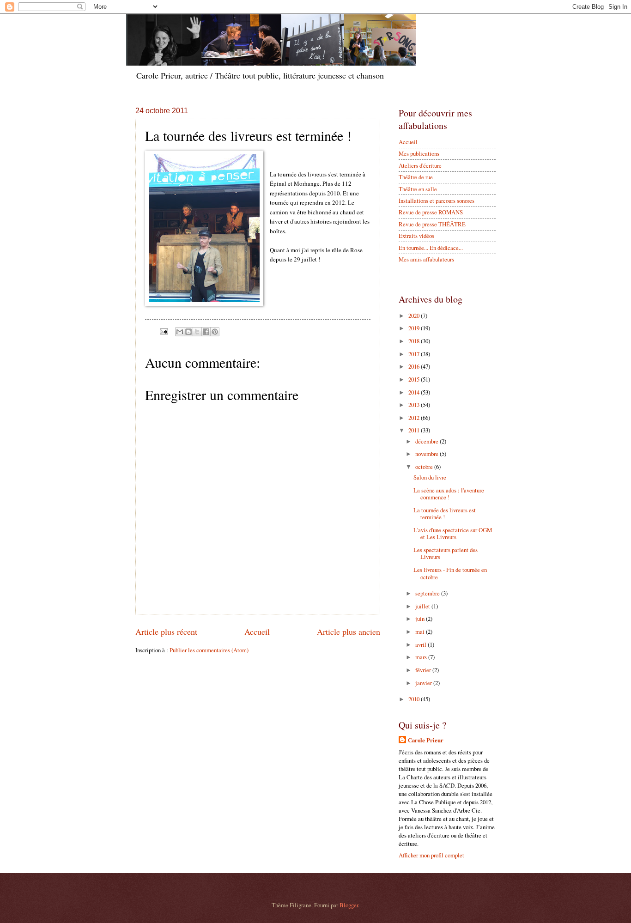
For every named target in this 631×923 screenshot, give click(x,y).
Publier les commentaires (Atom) (209, 650)
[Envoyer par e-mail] (179, 331)
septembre (428, 593)
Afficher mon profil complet (431, 855)
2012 (414, 417)
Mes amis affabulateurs (426, 259)
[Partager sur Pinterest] (214, 331)
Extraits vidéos (416, 235)
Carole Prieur (425, 740)
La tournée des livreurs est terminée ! (444, 513)
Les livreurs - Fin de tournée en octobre (450, 573)
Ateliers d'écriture (420, 165)
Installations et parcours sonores (436, 200)
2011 (414, 430)
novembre (427, 453)
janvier (424, 683)
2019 (414, 328)
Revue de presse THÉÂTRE (432, 224)
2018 (414, 341)
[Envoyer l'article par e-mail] (163, 331)
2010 (414, 699)
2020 (414, 315)
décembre (427, 441)
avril (421, 644)
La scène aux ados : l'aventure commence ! (448, 493)
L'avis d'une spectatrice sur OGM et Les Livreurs (452, 533)
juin (420, 618)
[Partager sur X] (197, 331)
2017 (414, 354)
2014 (414, 392)
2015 (414, 379)
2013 (414, 405)
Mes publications (419, 153)
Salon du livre (429, 477)
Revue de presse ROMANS (431, 212)
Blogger (349, 905)
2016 (414, 366)
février (423, 670)
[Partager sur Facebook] (206, 331)
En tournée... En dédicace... (431, 247)
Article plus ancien (348, 631)
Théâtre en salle (418, 189)
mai (420, 631)
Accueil (257, 631)
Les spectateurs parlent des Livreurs (445, 553)
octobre (424, 466)
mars (421, 657)
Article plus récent (166, 631)
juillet (423, 606)
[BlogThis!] (188, 331)
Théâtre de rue (416, 177)
